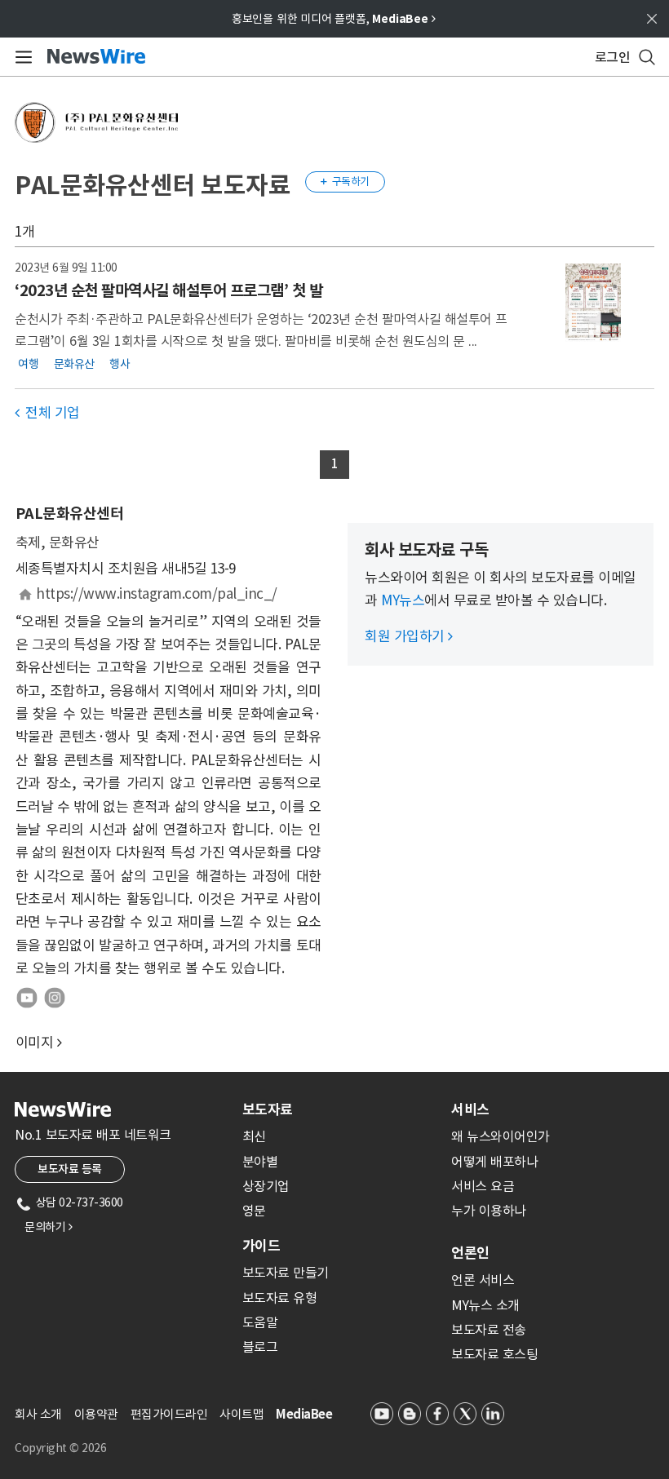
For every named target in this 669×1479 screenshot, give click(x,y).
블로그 (260, 1347)
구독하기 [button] (345, 181)
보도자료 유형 (279, 1298)
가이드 (261, 1246)
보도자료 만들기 (285, 1272)
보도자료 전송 (488, 1330)
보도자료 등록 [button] (70, 1169)
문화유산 (74, 363)
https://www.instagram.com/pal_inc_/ (156, 594)
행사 (119, 363)
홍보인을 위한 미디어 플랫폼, (334, 18)
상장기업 (266, 1186)
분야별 (260, 1162)
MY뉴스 (402, 600)
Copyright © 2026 (60, 1448)
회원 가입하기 (409, 636)
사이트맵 (241, 1414)
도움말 (260, 1322)
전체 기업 (47, 413)
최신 (254, 1136)
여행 (28, 363)
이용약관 (96, 1414)
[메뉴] (21, 57)
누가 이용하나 (488, 1210)
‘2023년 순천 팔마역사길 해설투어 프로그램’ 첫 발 (168, 290)
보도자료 (267, 1109)
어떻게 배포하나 (494, 1162)
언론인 (470, 1253)
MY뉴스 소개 (485, 1305)
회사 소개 (38, 1414)
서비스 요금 (482, 1186)
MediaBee (304, 1414)
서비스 (470, 1109)
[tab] (340, 1109)
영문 (254, 1210)
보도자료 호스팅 (494, 1354)
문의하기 (48, 1227)
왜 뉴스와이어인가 (500, 1136)
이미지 (35, 1043)
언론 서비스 (482, 1280)
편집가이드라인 (169, 1414)
